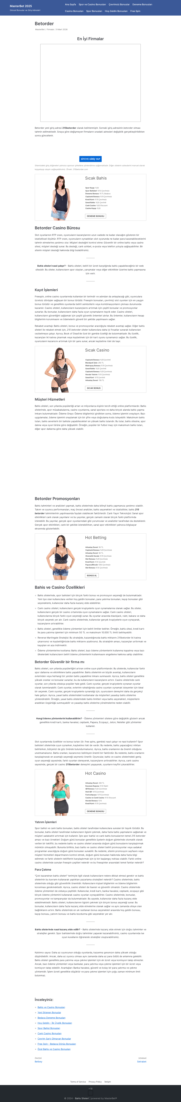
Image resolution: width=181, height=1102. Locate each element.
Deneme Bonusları (142, 4)
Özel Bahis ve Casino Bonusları (54, 1049)
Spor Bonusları (94, 11)
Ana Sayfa (70, 4)
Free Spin (135, 11)
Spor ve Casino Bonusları (92, 4)
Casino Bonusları (74, 11)
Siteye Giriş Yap (90, 159)
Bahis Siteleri (82, 1098)
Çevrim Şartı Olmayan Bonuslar (54, 1038)
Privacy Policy (95, 1082)
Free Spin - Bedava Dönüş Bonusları (57, 1043)
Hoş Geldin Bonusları (116, 11)
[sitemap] (90, 1094)
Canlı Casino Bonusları (50, 1033)
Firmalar (50, 29)
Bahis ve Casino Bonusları (51, 1007)
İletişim (107, 1082)
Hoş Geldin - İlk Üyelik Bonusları (55, 1023)
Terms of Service (78, 1082)
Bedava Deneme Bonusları (51, 1017)
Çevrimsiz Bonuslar (119, 4)
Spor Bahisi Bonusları (49, 1028)
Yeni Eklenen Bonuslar (49, 1012)
